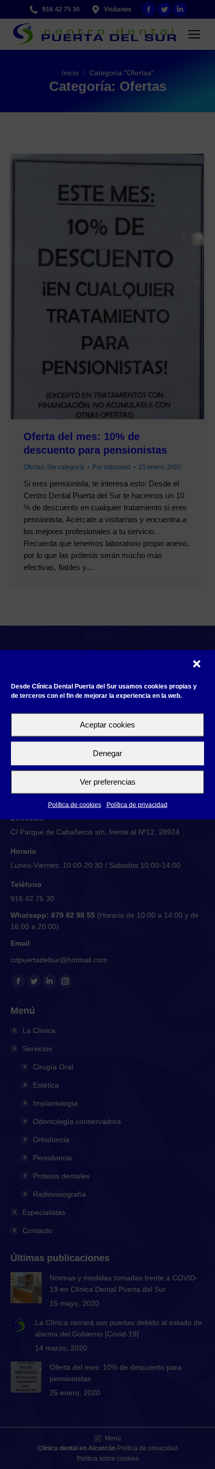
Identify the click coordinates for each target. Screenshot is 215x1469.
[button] (198, 664)
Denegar (107, 753)
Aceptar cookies (107, 724)
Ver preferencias (108, 781)
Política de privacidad (137, 804)
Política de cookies (74, 804)
